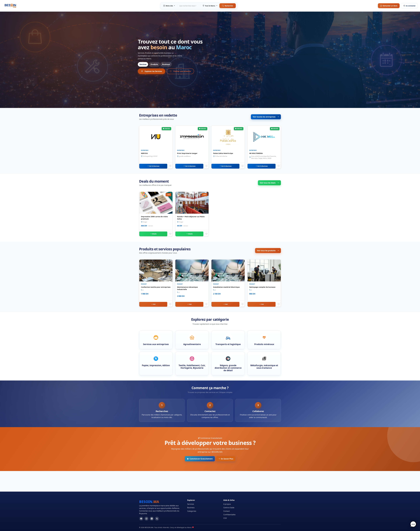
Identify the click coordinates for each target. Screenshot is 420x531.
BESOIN (149, 501)
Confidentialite (229, 514)
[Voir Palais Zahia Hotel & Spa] (228, 147)
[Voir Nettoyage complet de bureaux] (264, 283)
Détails (154, 234)
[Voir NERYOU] (155, 147)
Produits (154, 64)
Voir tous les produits (266, 250)
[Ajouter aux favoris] (170, 166)
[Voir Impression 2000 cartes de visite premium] (155, 214)
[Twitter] (157, 519)
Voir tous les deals (268, 183)
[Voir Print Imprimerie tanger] (192, 147)
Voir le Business (154, 166)
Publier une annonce (182, 71)
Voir (154, 304)
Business (166, 64)
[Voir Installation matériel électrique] (228, 283)
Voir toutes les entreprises (264, 117)
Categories (191, 511)
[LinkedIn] (152, 519)
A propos (227, 504)
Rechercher (229, 6)
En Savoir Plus (227, 459)
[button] (413, 524)
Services (142, 64)
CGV (225, 518)
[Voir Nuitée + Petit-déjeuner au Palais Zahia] (192, 214)
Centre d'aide (228, 507)
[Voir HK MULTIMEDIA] (264, 147)
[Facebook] (141, 519)
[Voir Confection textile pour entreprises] (155, 283)
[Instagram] (146, 519)
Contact (226, 511)
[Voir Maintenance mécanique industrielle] (192, 283)
